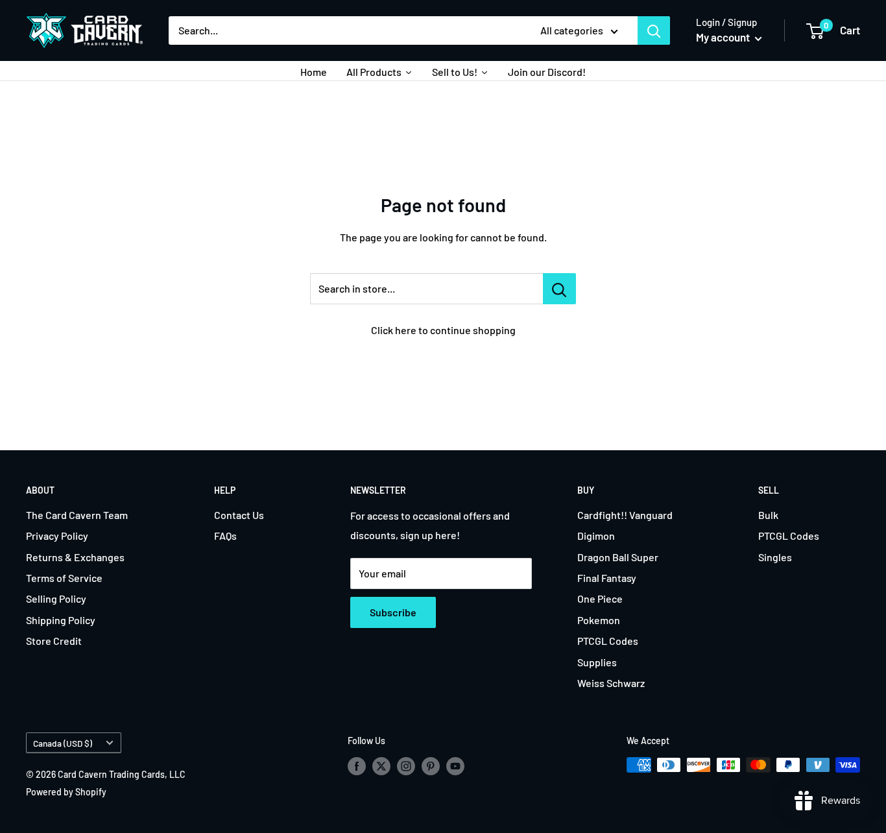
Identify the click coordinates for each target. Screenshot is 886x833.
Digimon (596, 535)
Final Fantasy (606, 578)
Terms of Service (64, 578)
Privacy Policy (57, 535)
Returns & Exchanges (75, 557)
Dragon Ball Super (617, 557)
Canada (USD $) (62, 743)
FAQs (225, 535)
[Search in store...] (559, 288)
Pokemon (598, 620)
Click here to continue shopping (443, 330)
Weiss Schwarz (611, 683)
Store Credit (54, 640)
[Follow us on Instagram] (406, 766)
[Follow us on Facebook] (357, 766)
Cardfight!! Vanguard (625, 515)
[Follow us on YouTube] (455, 766)
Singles (775, 557)
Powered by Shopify (66, 791)
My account (724, 36)
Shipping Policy (60, 620)
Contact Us (239, 515)
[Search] (654, 30)
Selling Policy (56, 598)
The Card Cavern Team (77, 515)
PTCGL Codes (607, 640)
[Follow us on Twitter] (381, 766)
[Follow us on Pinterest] (431, 766)
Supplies (597, 662)
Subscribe (393, 612)
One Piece (600, 598)
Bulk (768, 515)
